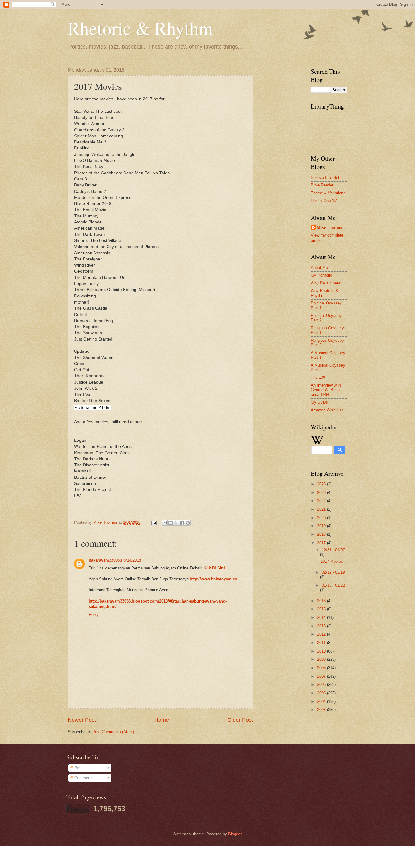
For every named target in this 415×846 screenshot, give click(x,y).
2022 (322, 501)
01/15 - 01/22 (333, 585)
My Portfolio (321, 275)
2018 (322, 534)
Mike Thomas (329, 227)
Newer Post (82, 720)
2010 (322, 651)
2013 (322, 626)
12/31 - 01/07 (333, 550)
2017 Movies (332, 561)
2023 (322, 492)
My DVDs (319, 402)
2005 (322, 693)
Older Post (240, 720)
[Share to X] (176, 523)
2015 (322, 609)
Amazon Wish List (327, 410)
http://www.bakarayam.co (213, 579)
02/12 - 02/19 (333, 572)
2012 (322, 634)
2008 (322, 668)
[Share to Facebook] (182, 523)
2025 (322, 484)
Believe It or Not (325, 177)
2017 (322, 543)
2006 (322, 684)
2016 (322, 601)
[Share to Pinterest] (188, 523)
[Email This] (165, 523)
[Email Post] (153, 522)
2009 (322, 659)
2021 (322, 509)
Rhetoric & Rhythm (140, 28)
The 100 (318, 377)
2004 (322, 701)
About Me (319, 267)
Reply (94, 614)
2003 (322, 709)
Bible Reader (322, 185)
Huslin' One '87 (324, 200)
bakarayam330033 (105, 560)
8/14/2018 (132, 560)
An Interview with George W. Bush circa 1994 (326, 390)
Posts (79, 768)
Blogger (234, 834)
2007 (322, 676)
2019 (322, 526)
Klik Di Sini (214, 568)
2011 (322, 642)
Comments (83, 778)
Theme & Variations (328, 193)
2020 (322, 517)
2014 (322, 617)
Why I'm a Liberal (326, 283)
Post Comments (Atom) (113, 732)
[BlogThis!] (170, 523)
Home (161, 720)
